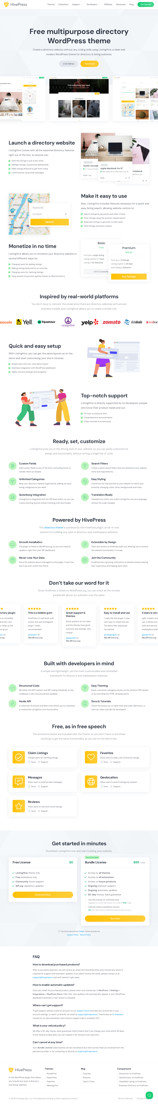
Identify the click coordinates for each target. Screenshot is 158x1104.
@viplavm (32, 634)
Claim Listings (38, 753)
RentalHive (52, 1073)
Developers (92, 4)
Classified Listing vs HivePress (132, 1081)
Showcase (121, 4)
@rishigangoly (110, 634)
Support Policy (73, 935)
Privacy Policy (143, 1098)
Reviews (34, 802)
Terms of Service (125, 1098)
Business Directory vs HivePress (133, 1085)
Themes (51, 4)
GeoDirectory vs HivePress (131, 1077)
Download (89, 63)
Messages (35, 777)
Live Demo (68, 63)
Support (76, 4)
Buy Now (115, 918)
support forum (83, 1010)
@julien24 (146, 634)
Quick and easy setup (35, 346)
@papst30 (71, 638)
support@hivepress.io (43, 977)
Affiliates (108, 4)
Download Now (43, 894)
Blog (131, 4)
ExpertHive (52, 1077)
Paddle (81, 931)
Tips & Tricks (89, 1081)
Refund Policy (85, 935)
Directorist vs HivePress (130, 1073)
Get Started (145, 4)
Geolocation (109, 777)
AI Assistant (117, 1014)
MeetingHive (52, 1085)
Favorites (106, 753)
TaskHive (51, 1081)
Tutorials (87, 1073)
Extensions (63, 4)
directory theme (53, 527)
